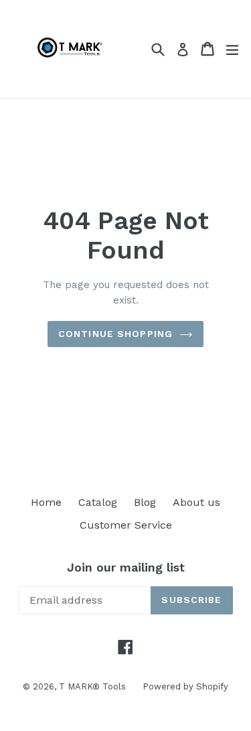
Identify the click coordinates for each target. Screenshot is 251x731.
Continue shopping (115, 333)
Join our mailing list (126, 567)
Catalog (97, 502)
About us (196, 502)
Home (46, 502)
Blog (145, 502)
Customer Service (126, 525)
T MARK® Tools (92, 686)
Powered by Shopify (185, 686)
